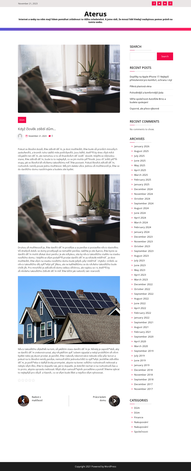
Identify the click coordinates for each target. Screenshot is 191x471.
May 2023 (139, 270)
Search (136, 46)
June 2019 (140, 360)
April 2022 (140, 308)
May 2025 (139, 165)
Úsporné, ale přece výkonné (144, 108)
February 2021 (142, 331)
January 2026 (141, 146)
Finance (138, 417)
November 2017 (143, 389)
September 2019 (144, 350)
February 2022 (142, 312)
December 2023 (143, 236)
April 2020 (140, 341)
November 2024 (143, 193)
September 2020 (144, 336)
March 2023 (141, 279)
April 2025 (140, 170)
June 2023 (140, 265)
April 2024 (140, 217)
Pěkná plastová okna (140, 86)
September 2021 (144, 322)
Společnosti (141, 431)
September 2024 (144, 203)
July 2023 (139, 260)
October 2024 (142, 198)
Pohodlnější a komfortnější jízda (146, 92)
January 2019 (141, 365)
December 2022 (143, 284)
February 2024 (142, 227)
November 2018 (143, 374)
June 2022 (140, 303)
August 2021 (141, 327)
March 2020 (141, 346)
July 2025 (139, 155)
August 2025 (141, 151)
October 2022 (142, 289)
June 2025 (140, 160)
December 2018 (143, 370)
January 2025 (141, 184)
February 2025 (142, 179)
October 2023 (142, 246)
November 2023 (143, 241)
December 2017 (143, 384)
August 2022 (141, 298)
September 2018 (144, 379)
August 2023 (141, 255)
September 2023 (144, 251)
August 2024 (141, 208)
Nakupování (141, 422)
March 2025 (141, 174)
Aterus (95, 13)
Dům (22, 119)
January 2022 (141, 317)
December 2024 (143, 189)
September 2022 (144, 293)
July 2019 (139, 355)
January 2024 (141, 232)
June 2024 (140, 213)
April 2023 (140, 274)
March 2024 (141, 222)
